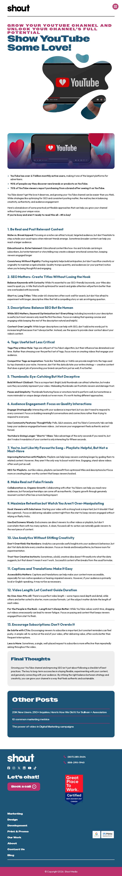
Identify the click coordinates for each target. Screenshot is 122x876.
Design (12, 819)
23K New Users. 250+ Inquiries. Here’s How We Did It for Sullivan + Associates (59, 712)
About (12, 843)
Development (17, 825)
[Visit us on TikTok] (35, 768)
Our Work (14, 837)
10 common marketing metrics (30, 719)
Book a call (21, 786)
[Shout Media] (18, 10)
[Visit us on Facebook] (8, 768)
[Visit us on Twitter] (19, 768)
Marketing (15, 813)
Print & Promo (18, 831)
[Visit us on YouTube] (29, 768)
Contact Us (16, 849)
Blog (10, 855)
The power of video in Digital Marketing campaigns (43, 726)
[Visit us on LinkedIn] (24, 768)
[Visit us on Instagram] (13, 768)
